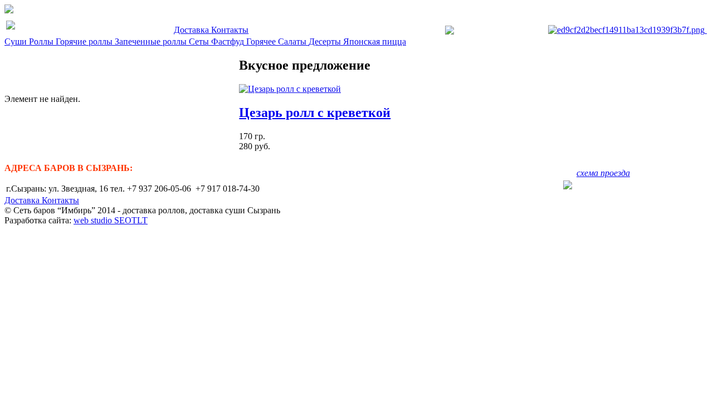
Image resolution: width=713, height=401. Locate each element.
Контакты (229, 30)
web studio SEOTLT (111, 220)
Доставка (192, 30)
